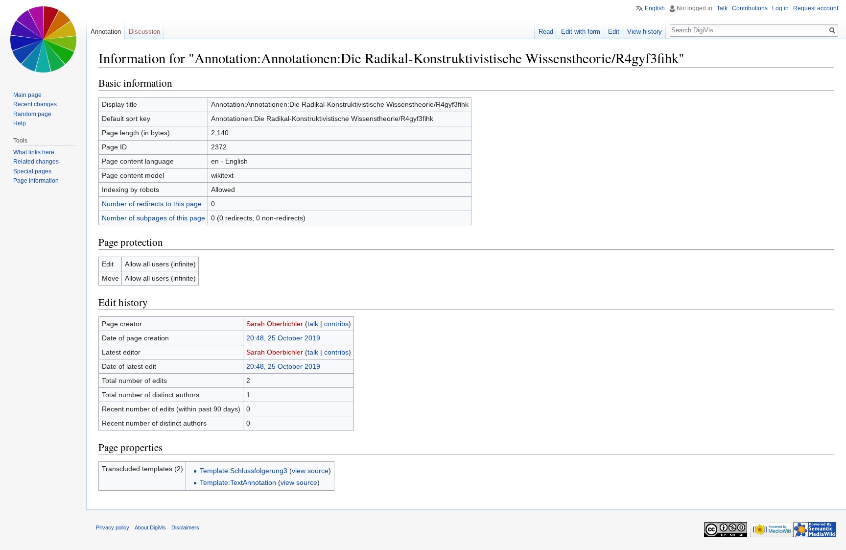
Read (546, 31)
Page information (36, 180)
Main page (27, 95)
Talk (722, 8)
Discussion (144, 31)
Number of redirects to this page (152, 204)
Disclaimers (185, 527)
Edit (613, 31)
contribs (336, 324)
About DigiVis (150, 527)
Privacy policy (112, 527)
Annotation (106, 31)
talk (312, 324)
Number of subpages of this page (153, 218)
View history (644, 31)
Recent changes (35, 104)
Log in (780, 8)
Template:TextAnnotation (238, 482)
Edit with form (580, 31)
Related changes (36, 161)
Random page (32, 114)
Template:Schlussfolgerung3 (243, 471)
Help (19, 123)
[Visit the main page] (43, 39)
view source (310, 471)
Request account (815, 8)
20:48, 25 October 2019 (283, 338)
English (655, 8)
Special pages (32, 171)
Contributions (750, 8)
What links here (33, 152)
